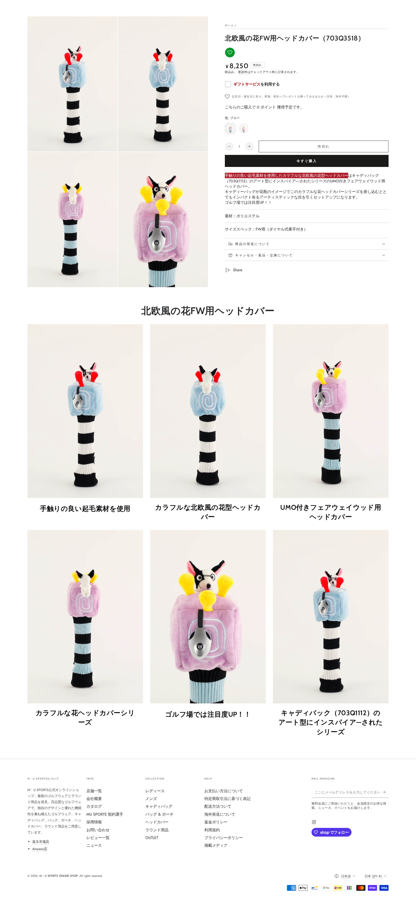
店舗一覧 (94, 791)
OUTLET (151, 837)
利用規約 (212, 830)
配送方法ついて (217, 806)
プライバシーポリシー (223, 837)
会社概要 (94, 798)
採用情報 (94, 822)
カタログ (94, 806)
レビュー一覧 (98, 837)
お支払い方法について (223, 791)
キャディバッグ (158, 806)
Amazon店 (39, 848)
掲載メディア (216, 845)
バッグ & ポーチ (159, 814)
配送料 (242, 72)
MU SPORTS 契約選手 (104, 814)
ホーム (229, 25)
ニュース (94, 845)
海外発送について (219, 814)
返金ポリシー (216, 822)
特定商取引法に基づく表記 (227, 798)
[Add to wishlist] (230, 52)
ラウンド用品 (157, 830)
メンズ (151, 798)
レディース (155, 791)
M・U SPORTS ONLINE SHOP (58, 876)
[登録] (386, 792)
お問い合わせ (98, 830)
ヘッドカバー (157, 822)
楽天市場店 (40, 841)
